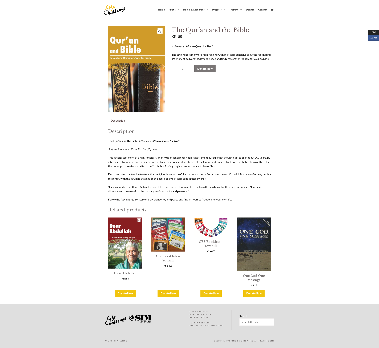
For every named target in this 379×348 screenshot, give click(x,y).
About (172, 9)
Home (161, 9)
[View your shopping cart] (272, 9)
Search (243, 316)
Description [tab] (118, 120)
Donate (250, 9)
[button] (159, 31)
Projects (217, 9)
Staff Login (266, 341)
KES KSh (373, 37)
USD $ (372, 32)
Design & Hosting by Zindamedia (235, 341)
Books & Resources (194, 9)
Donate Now (205, 68)
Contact (262, 9)
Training (233, 9)
